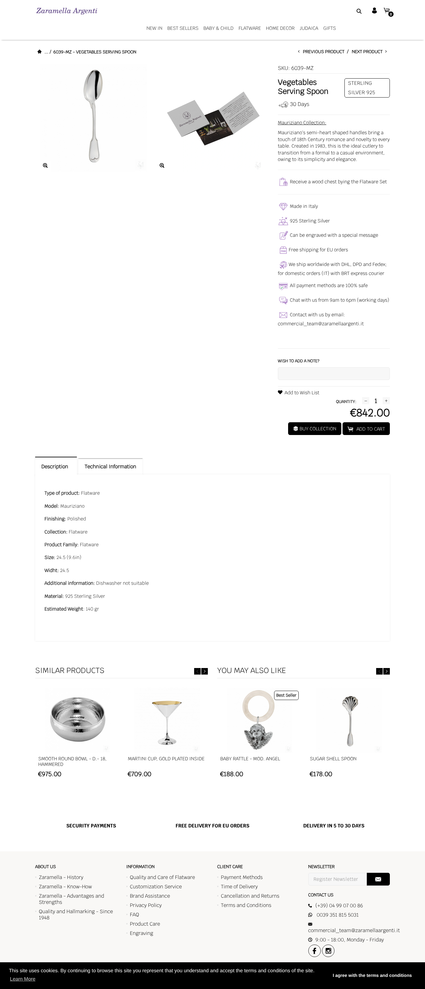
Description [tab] (56, 466)
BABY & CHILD (218, 28)
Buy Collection (317, 429)
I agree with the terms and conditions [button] (372, 975)
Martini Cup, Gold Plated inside (166, 759)
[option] (77, 735)
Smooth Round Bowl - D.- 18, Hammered (72, 761)
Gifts (329, 28)
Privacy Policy (146, 905)
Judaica (309, 28)
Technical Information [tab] (110, 466)
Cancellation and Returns (250, 896)
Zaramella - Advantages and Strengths (71, 899)
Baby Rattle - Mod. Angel (250, 759)
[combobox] (351, 11)
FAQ (134, 914)
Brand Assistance (150, 896)
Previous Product (325, 52)
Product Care (145, 924)
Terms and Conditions (246, 905)
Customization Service (156, 886)
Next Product (368, 52)
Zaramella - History (61, 877)
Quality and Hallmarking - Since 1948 (76, 914)
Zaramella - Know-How (65, 886)
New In (154, 28)
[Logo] (66, 11)
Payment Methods (242, 877)
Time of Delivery (239, 886)
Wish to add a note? (299, 361)
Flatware (250, 28)
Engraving (141, 933)
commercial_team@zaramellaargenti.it (321, 324)
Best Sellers (182, 28)
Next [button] (204, 671)
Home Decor (280, 28)
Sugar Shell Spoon (333, 759)
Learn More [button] (22, 979)
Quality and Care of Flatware (162, 877)
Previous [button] (197, 671)
